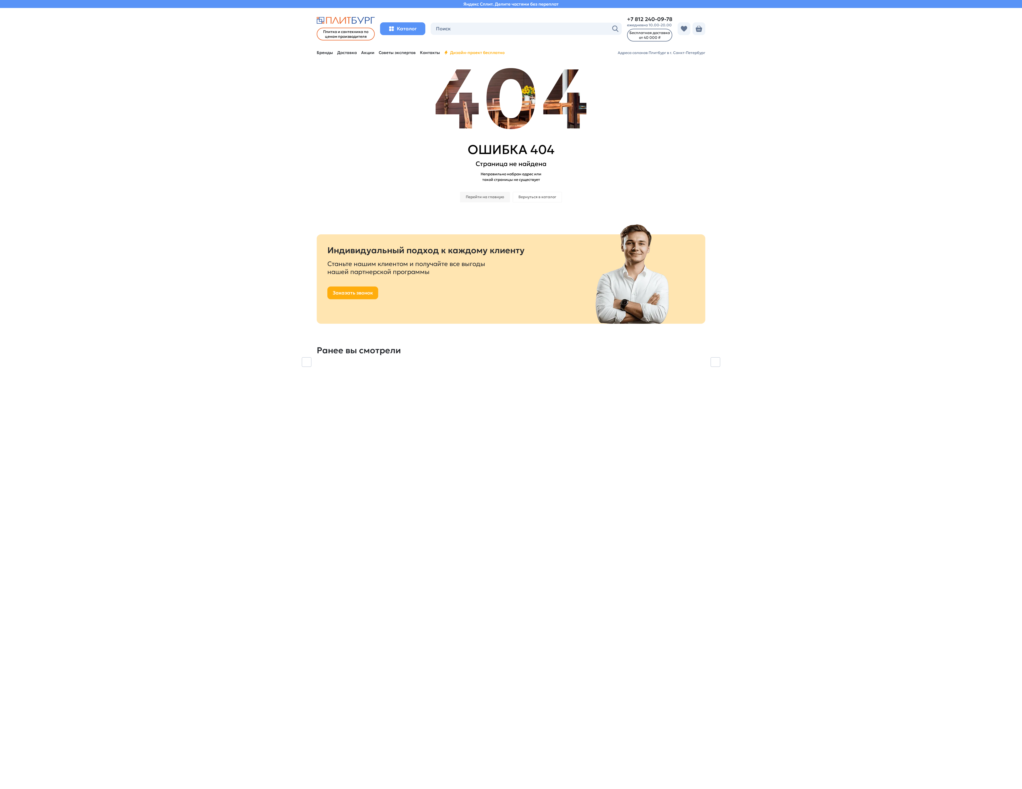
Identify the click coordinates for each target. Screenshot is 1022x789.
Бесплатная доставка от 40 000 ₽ (649, 35)
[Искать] (615, 29)
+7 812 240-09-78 (649, 19)
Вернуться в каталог (537, 196)
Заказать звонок (353, 293)
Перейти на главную (485, 196)
